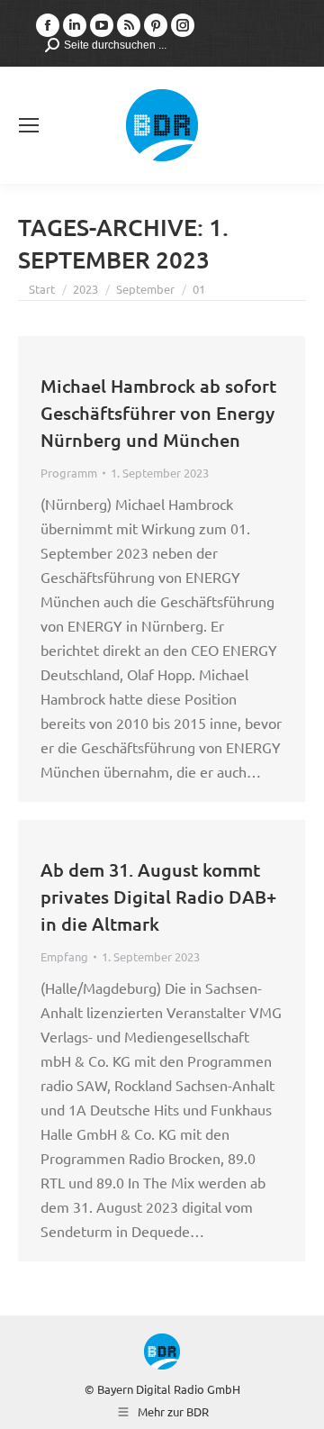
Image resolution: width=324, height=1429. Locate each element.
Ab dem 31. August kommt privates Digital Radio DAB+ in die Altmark (158, 896)
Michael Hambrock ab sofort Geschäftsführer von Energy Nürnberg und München (158, 412)
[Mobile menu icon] (29, 125)
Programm (68, 472)
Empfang (64, 956)
